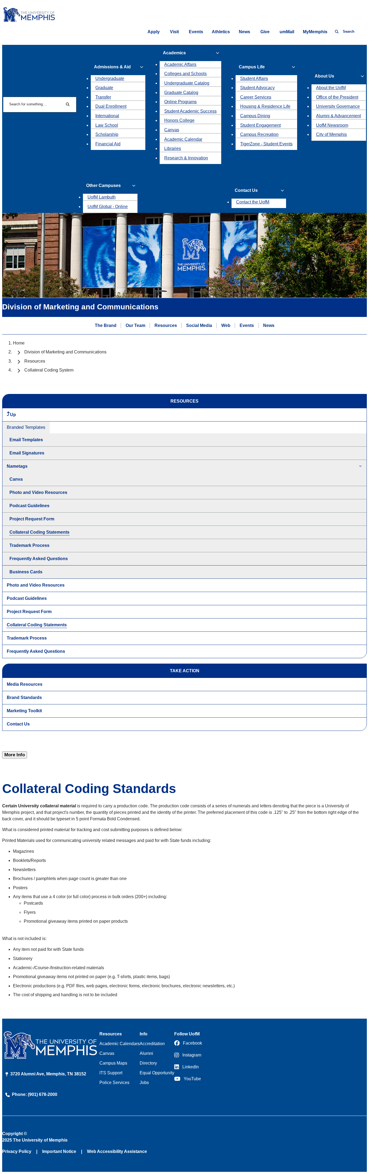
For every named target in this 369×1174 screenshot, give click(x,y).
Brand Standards (24, 697)
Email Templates (26, 439)
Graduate (104, 87)
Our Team (135, 325)
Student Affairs (254, 78)
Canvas (171, 130)
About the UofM (331, 87)
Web (225, 325)
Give (265, 31)
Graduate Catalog (181, 92)
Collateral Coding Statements (39, 532)
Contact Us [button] (246, 190)
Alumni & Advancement (338, 115)
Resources (166, 325)
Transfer (103, 97)
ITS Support (110, 1073)
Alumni (146, 1053)
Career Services (255, 97)
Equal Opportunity (157, 1073)
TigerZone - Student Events (266, 144)
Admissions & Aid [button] (112, 67)
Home (19, 343)
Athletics (221, 31)
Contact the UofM (252, 202)
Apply (153, 31)
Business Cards (25, 572)
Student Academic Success (190, 111)
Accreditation (152, 1043)
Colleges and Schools (185, 73)
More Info (14, 754)
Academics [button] (174, 53)
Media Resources (24, 684)
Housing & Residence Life (265, 106)
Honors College (179, 120)
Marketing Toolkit (24, 710)
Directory (148, 1063)
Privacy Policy (16, 1151)
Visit (174, 31)
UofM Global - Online (108, 206)
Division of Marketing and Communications (65, 352)
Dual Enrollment (110, 106)
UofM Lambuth (102, 197)
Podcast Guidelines (29, 505)
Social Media (199, 325)
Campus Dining (255, 115)
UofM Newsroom (332, 125)
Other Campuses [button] (103, 185)
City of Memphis (331, 134)
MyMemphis (315, 31)
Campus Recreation (259, 134)
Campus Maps (113, 1063)
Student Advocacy (257, 87)
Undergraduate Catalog (186, 83)
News (244, 31)
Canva (16, 479)
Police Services (114, 1082)
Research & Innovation (186, 158)
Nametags (17, 466)
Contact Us (18, 724)
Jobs (144, 1082)
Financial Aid (107, 144)
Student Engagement (260, 125)
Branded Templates (26, 427)
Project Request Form (31, 519)
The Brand (105, 325)
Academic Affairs (180, 64)
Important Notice (59, 1151)
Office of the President (337, 97)
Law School (106, 125)
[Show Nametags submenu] (360, 466)
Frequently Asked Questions (38, 558)
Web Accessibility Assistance (117, 1151)
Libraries (172, 148)
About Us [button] (324, 76)
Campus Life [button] (252, 67)
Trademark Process (29, 545)
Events (196, 31)
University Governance (338, 106)
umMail (287, 31)
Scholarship (106, 134)
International (107, 115)
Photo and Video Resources (38, 492)
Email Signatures (26, 453)
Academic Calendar (183, 139)
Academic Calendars (119, 1043)
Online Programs (180, 101)
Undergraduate (109, 78)
